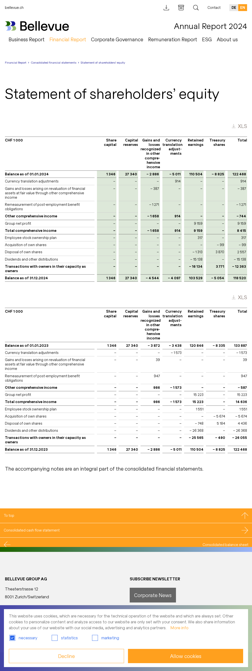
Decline (66, 656)
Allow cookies (185, 656)
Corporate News (153, 595)
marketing (110, 637)
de (234, 7)
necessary (28, 637)
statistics (69, 637)
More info (179, 627)
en (242, 7)
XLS (242, 126)
